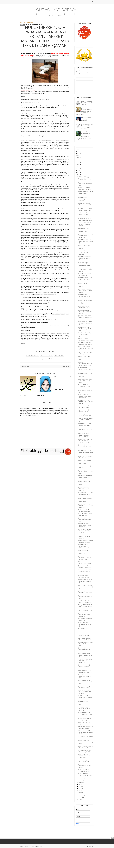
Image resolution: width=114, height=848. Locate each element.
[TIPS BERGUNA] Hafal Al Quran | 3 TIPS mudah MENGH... (84, 247)
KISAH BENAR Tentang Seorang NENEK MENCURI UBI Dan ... (85, 692)
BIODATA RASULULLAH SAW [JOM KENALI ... (27, 394)
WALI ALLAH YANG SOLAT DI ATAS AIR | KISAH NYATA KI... (85, 420)
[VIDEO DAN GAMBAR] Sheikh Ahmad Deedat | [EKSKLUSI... (84, 614)
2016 (78, 168)
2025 (78, 151)
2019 (78, 163)
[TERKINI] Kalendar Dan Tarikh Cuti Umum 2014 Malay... (84, 483)
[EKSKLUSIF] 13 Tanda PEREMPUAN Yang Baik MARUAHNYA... (84, 296)
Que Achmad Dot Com (57, 10)
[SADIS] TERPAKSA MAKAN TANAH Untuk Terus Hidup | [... (85, 587)
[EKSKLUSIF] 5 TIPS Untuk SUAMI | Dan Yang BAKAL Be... (84, 258)
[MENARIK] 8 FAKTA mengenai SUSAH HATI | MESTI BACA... (84, 285)
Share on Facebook (33, 355)
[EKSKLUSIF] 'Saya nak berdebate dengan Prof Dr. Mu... (85, 329)
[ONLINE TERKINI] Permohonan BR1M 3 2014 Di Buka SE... (85, 369)
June (80, 788)
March (80, 794)
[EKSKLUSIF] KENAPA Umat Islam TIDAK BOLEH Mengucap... (85, 375)
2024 (78, 153)
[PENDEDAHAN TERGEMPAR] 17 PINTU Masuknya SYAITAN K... (85, 235)
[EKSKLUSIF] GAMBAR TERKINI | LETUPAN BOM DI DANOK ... (85, 402)
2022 (78, 157)
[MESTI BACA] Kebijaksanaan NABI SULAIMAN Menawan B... (85, 184)
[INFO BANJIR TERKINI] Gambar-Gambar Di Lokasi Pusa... (85, 682)
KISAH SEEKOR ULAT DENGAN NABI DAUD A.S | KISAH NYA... (85, 429)
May (80, 790)
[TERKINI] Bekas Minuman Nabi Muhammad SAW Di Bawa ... (84, 766)
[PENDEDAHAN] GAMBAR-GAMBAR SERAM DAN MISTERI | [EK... (84, 462)
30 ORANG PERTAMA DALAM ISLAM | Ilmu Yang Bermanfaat (85, 661)
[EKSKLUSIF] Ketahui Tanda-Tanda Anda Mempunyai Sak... (85, 446)
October (81, 780)
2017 (78, 166)
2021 (78, 159)
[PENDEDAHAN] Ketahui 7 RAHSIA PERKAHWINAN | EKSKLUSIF (85, 291)
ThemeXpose (31, 846)
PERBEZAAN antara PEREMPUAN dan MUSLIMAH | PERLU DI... (84, 264)
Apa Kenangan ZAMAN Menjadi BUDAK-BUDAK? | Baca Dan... (85, 312)
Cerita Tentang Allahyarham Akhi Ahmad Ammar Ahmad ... (85, 697)
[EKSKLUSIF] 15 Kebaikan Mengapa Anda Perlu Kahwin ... (85, 205)
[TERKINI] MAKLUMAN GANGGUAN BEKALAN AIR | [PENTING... (85, 506)
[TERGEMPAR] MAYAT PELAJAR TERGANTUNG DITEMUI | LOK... (84, 557)
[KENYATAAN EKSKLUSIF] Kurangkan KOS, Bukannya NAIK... (85, 317)
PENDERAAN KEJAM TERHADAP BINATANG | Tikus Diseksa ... (84, 756)
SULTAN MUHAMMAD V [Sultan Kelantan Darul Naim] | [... (84, 536)
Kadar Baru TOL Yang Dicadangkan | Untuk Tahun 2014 (85, 676)
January (80, 798)
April (80, 792)
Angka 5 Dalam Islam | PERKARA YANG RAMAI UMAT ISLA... (84, 552)
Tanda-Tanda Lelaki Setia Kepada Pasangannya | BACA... (84, 214)
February (81, 796)
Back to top (90, 846)
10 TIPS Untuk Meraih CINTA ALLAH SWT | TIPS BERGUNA (85, 252)
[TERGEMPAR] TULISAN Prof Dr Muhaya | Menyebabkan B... (85, 323)
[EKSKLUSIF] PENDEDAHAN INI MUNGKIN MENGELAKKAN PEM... (85, 546)
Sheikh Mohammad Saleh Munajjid (32, 110)
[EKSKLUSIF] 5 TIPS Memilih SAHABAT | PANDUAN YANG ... (85, 279)
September (81, 782)
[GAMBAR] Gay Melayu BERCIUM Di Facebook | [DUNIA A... (84, 624)
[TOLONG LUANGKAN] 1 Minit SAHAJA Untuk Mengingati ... (85, 775)
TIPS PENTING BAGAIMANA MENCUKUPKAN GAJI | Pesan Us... (85, 477)
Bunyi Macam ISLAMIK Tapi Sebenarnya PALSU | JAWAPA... (85, 334)
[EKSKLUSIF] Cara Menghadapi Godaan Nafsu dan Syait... (85, 199)
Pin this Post (59, 355)
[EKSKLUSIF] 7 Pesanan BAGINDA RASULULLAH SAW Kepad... (84, 489)
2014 (78, 172)
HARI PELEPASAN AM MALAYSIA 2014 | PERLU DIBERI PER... (84, 525)
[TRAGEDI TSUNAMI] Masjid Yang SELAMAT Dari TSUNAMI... (85, 302)
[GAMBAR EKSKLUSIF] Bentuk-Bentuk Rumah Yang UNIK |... (85, 742)
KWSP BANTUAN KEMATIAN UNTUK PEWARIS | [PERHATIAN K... (85, 500)
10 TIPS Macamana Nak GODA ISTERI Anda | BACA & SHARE (85, 224)
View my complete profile (82, 73)
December (81, 176)
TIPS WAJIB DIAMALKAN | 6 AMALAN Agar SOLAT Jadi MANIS (85, 269)
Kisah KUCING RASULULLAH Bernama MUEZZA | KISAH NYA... (85, 581)
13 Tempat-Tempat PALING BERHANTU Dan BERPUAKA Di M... (85, 732)
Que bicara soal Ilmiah (47, 359)
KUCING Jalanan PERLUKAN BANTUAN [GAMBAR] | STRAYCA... (85, 531)
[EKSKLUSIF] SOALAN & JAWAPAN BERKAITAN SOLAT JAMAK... (84, 649)
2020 (78, 161)
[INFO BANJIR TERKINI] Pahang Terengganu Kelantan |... (84, 666)
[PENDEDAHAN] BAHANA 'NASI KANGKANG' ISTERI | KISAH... (85, 358)
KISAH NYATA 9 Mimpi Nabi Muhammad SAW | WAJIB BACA (87, 103)
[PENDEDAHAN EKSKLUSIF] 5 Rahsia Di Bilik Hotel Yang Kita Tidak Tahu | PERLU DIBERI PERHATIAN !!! (84, 111)
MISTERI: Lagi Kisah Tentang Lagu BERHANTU (86, 119)
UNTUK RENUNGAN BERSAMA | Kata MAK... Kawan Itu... (84, 709)
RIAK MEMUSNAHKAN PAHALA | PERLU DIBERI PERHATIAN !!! (84, 396)
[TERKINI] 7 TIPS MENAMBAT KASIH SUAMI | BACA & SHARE (85, 193)
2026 (78, 149)
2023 (78, 155)
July (80, 786)
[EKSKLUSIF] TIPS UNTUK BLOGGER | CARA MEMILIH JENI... (85, 472)
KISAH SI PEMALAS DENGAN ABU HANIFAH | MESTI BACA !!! (85, 381)
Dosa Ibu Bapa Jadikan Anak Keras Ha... (61, 388)
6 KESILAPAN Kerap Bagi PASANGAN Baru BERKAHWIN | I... (84, 230)
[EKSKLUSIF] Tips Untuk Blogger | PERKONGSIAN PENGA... (84, 519)
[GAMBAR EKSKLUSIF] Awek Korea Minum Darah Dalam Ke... (85, 597)
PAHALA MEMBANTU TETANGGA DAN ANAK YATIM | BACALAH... (84, 386)
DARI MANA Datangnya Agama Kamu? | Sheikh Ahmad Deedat (85, 644)
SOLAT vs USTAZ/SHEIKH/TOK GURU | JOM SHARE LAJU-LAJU (85, 364)
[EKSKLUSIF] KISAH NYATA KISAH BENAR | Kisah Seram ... (85, 452)
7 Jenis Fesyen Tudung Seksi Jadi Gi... (44, 394)
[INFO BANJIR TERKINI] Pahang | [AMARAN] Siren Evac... (85, 655)
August (80, 784)
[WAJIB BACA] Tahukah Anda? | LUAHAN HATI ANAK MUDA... (85, 494)
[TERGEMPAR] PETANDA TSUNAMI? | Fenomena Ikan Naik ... (85, 348)
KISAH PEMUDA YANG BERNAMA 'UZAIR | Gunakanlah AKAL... (83, 435)
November (81, 779)
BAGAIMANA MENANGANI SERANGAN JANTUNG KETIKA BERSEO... (85, 571)
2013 (78, 174)
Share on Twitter (47, 355)
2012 (78, 799)
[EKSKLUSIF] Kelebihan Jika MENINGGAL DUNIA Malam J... (85, 241)
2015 (78, 170)
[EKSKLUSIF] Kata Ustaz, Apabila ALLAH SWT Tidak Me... (85, 703)
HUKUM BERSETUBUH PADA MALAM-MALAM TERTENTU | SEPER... (85, 441)
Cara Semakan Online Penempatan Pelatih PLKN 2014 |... (85, 630)
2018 (78, 165)
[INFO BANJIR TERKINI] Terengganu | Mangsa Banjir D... (85, 714)
